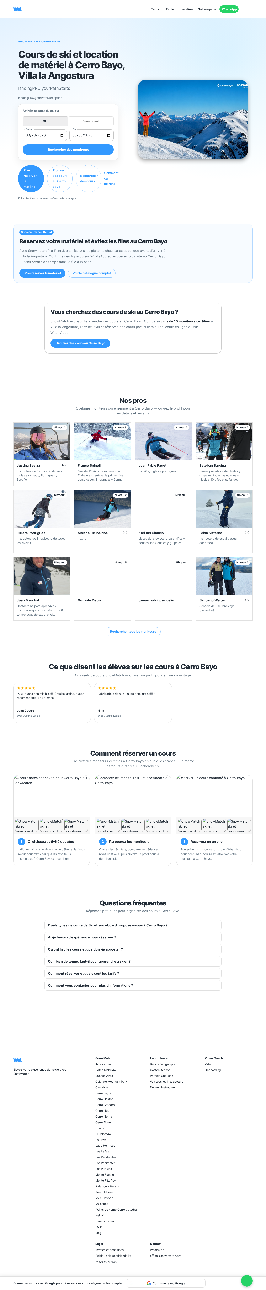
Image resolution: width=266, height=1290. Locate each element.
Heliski (99, 1215)
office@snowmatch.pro (165, 1255)
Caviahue (101, 1087)
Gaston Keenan (160, 1070)
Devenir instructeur (163, 1087)
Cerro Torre (103, 1122)
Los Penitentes (105, 1163)
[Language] (244, 9)
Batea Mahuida (105, 1070)
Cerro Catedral (105, 1105)
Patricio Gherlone (161, 1075)
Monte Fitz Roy (105, 1180)
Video (208, 1064)
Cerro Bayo (103, 1093)
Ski (45, 121)
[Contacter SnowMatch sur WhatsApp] (247, 1281)
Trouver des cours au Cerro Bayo (60, 178)
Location (186, 9)
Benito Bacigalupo (162, 1064)
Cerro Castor (104, 1099)
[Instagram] (20, 1083)
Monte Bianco (104, 1174)
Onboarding (213, 1070)
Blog (98, 1233)
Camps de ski (104, 1221)
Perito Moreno (104, 1192)
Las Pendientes (105, 1157)
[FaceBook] (15, 1083)
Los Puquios (103, 1169)
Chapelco (101, 1128)
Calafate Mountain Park (111, 1081)
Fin (74, 129)
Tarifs (155, 9)
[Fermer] (208, 1283)
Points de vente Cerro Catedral (116, 1209)
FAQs (98, 1227)
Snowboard (91, 121)
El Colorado (103, 1134)
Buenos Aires (104, 1075)
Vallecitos (101, 1203)
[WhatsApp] (25, 1083)
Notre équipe (207, 9)
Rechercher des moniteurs (68, 149)
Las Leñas (102, 1151)
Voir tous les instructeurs (166, 1081)
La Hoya (101, 1139)
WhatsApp (229, 9)
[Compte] (251, 9)
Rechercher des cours (89, 178)
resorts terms (106, 1262)
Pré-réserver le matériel (30, 178)
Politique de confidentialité (113, 1255)
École (170, 9)
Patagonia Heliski (107, 1186)
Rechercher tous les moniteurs (133, 631)
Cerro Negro (103, 1110)
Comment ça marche (111, 178)
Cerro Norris (103, 1116)
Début (29, 129)
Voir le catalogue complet (92, 273)
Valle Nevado (104, 1198)
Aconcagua (103, 1064)
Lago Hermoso (105, 1145)
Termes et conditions (109, 1250)
